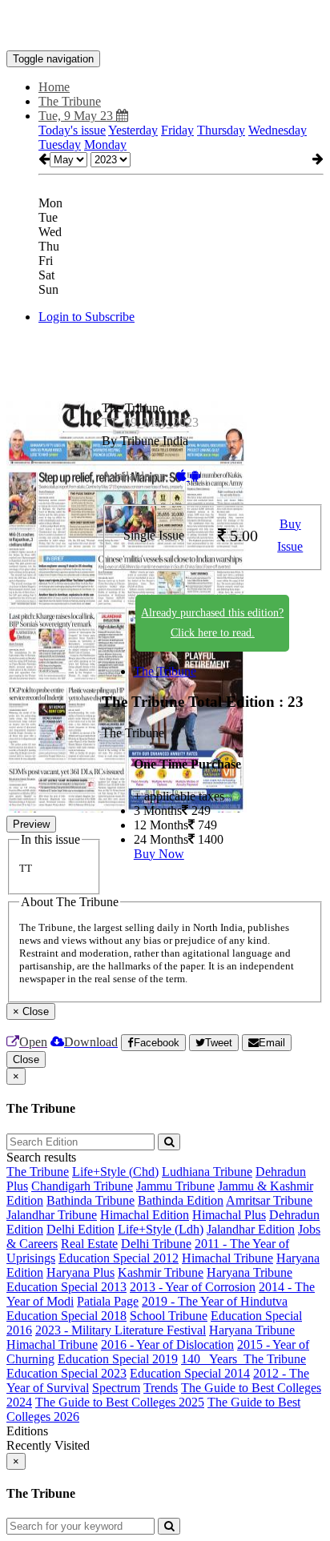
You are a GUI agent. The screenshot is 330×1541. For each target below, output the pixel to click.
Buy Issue (290, 535)
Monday (105, 144)
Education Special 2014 (190, 1373)
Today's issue (72, 130)
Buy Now (159, 854)
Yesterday (133, 130)
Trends (160, 1388)
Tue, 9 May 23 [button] (77, 115)
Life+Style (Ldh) (160, 1229)
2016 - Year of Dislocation (167, 1344)
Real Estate (89, 1243)
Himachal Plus (229, 1215)
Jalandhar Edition (251, 1229)
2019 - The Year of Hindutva (215, 1301)
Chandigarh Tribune (82, 1186)
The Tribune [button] (69, 101)
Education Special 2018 (66, 1315)
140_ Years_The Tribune (243, 1359)
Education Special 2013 (66, 1287)
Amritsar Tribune (269, 1200)
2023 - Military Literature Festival (120, 1330)
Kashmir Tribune (160, 1272)
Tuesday (59, 144)
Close (26, 1059)
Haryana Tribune (249, 1272)
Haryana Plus (80, 1272)
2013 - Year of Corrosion (193, 1287)
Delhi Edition (80, 1229)
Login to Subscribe (86, 316)
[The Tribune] (165, 26)
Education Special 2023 (66, 1373)
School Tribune (168, 1315)
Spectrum (116, 1388)
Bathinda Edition (180, 1200)
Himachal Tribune (227, 1258)
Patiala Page (108, 1301)
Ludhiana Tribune (207, 1171)
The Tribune (165, 671)
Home (54, 87)
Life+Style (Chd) (115, 1171)
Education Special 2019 (118, 1359)
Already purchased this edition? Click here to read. (212, 623)
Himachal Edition (144, 1215)
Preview (31, 824)
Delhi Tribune (156, 1243)
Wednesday (277, 130)
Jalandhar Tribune (51, 1215)
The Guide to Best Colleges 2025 (119, 1402)
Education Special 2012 (118, 1258)
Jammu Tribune (175, 1186)
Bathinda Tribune (90, 1200)
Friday (177, 130)
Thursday (221, 130)
